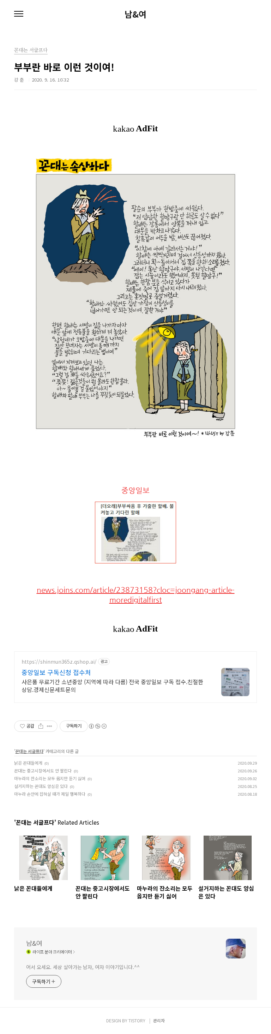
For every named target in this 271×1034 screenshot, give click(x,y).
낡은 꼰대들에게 (28, 763)
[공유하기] (40, 726)
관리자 (159, 1020)
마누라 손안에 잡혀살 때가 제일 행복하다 (49, 794)
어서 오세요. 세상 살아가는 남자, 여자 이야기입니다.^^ (83, 966)
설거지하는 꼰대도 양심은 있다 (41, 786)
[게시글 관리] (49, 726)
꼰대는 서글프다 (29, 751)
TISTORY (136, 1020)
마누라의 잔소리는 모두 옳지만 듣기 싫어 (49, 778)
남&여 (135, 14)
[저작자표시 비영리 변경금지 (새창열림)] (97, 726)
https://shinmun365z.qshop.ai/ (59, 662)
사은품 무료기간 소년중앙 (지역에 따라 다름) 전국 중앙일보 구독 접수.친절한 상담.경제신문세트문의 (112, 685)
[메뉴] (19, 14)
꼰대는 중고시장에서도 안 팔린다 (43, 770)
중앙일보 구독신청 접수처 (56, 672)
